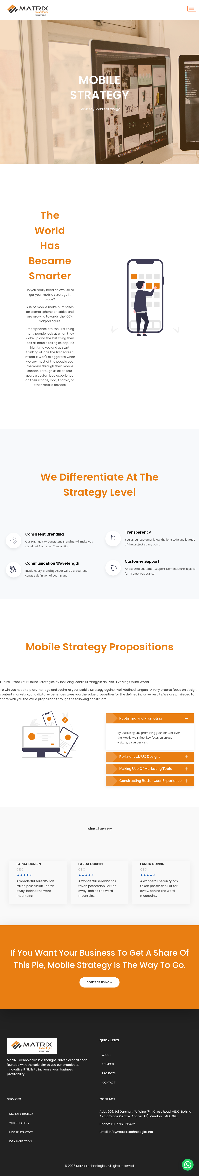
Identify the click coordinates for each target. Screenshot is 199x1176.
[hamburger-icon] (191, 8)
